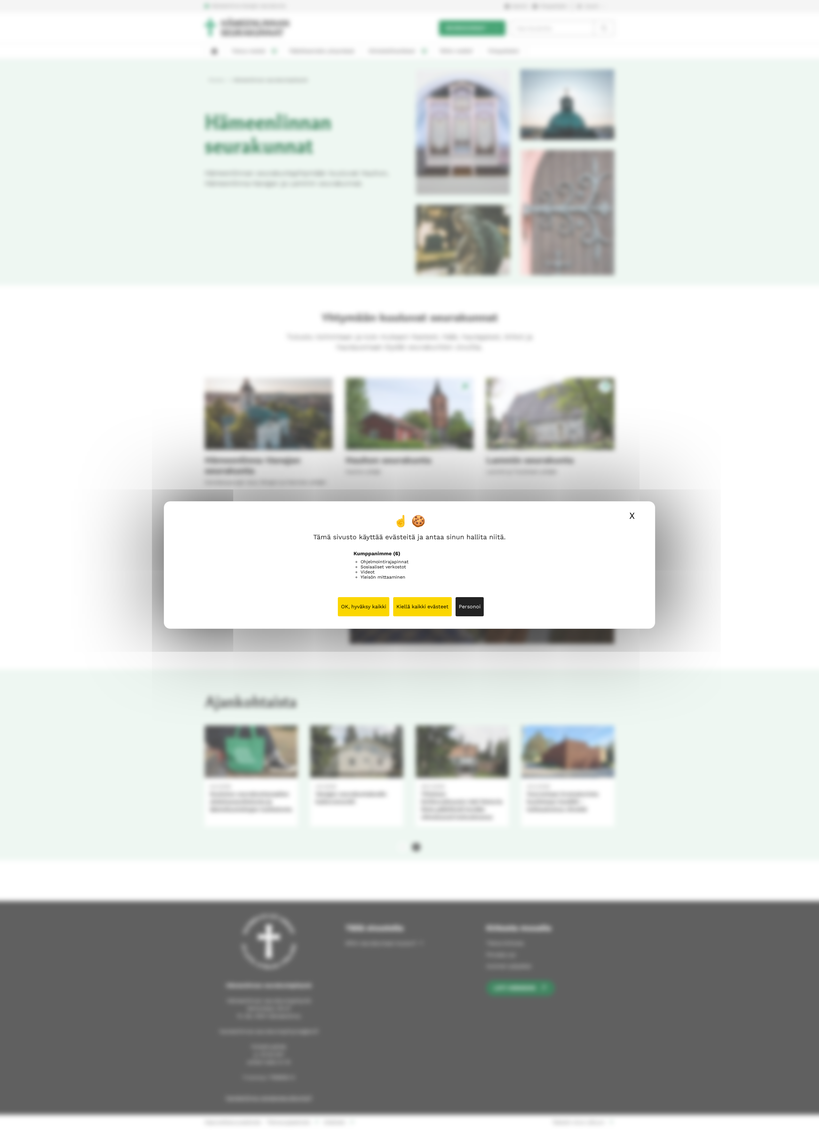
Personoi (470, 607)
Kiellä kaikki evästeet (422, 607)
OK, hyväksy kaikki (363, 607)
